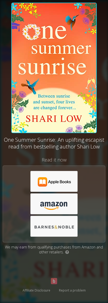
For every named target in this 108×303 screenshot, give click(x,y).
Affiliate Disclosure (36, 290)
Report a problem (72, 290)
